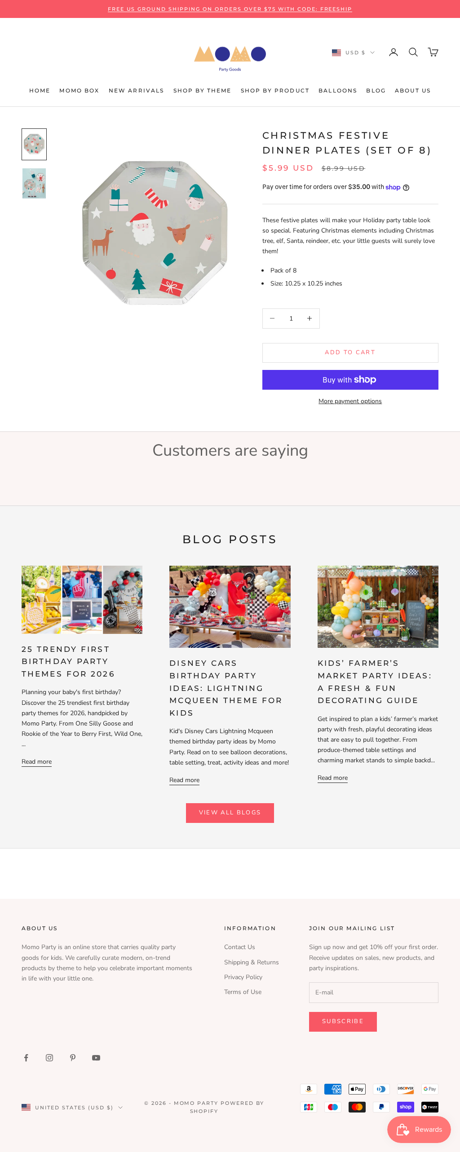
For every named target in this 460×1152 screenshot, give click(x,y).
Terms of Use (242, 992)
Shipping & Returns (251, 962)
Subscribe (343, 1021)
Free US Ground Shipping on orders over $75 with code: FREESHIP (230, 9)
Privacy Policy (243, 977)
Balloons (337, 90)
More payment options (350, 401)
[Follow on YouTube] (96, 1057)
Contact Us (239, 947)
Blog (376, 90)
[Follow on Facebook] (26, 1057)
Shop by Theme (202, 90)
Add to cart (350, 352)
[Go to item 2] (34, 183)
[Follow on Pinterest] (72, 1057)
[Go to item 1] (34, 144)
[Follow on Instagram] (49, 1057)
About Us (413, 90)
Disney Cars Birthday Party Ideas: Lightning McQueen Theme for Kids (226, 687)
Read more (37, 761)
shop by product (275, 90)
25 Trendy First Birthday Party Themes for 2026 (68, 661)
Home (40, 90)
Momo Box (79, 90)
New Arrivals (136, 90)
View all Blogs (230, 813)
